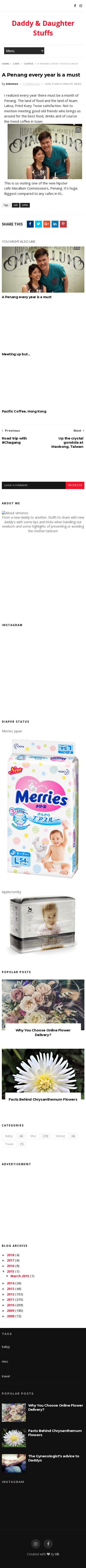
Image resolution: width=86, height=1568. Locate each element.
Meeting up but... (16, 354)
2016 (10, 1266)
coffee (28, 63)
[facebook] (48, 1544)
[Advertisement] (44, 469)
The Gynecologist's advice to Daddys (53, 1458)
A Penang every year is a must (27, 297)
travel (9, 1144)
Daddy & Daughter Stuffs (43, 28)
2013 (10, 1288)
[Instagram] (80, 6)
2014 (10, 1283)
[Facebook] (75, 6)
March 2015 (20, 1276)
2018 (10, 1255)
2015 (10, 1271)
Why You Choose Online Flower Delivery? (43, 1032)
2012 (10, 1294)
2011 (10, 1299)
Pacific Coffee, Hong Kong (24, 411)
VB (57, 1554)
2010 (10, 1305)
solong (60, 1136)
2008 (10, 1316)
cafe (16, 63)
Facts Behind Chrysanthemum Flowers (43, 1099)
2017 (10, 1260)
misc (33, 1136)
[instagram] (35, 1544)
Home (5, 63)
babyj (9, 1136)
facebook (75, 485)
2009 (10, 1310)
